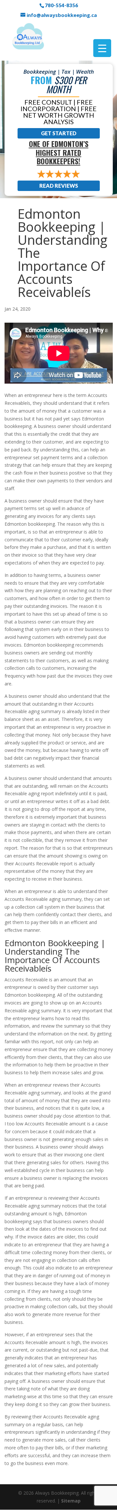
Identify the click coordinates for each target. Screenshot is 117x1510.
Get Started (58, 133)
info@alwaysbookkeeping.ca (62, 15)
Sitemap (71, 1501)
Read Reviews (58, 186)
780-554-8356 (61, 5)
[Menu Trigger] (102, 48)
